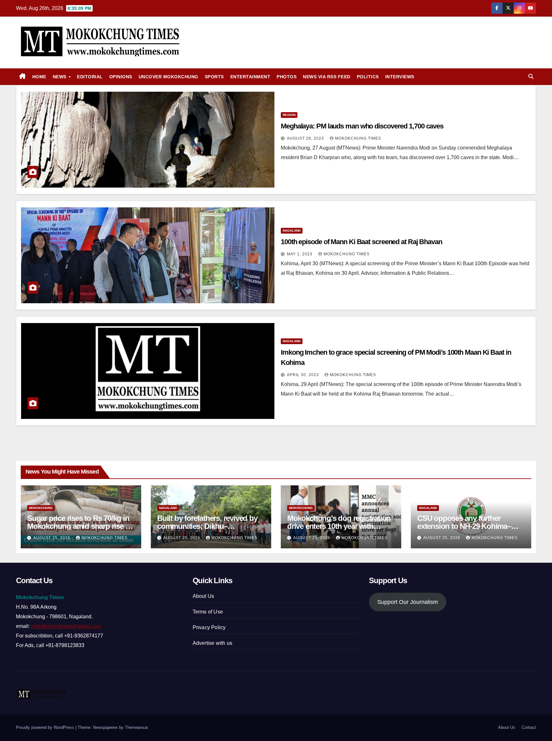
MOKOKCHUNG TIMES (358, 138)
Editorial (90, 76)
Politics (368, 76)
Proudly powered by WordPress (45, 727)
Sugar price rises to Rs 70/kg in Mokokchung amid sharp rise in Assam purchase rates (79, 526)
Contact (529, 727)
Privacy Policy (209, 627)
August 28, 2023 (306, 138)
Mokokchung (41, 508)
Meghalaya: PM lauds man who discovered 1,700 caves (362, 126)
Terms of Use (208, 611)
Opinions (120, 76)
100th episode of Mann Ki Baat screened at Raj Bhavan (361, 242)
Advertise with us (212, 643)
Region (289, 115)
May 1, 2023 (300, 254)
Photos (286, 76)
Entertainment (250, 76)
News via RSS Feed (326, 76)
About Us (203, 596)
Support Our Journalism (407, 602)
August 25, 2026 (52, 538)
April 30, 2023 (303, 375)
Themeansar (136, 727)
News (60, 76)
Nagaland (292, 230)
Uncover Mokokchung (168, 76)
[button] (530, 76)
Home (39, 76)
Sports (214, 76)
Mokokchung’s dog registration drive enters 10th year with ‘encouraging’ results (339, 526)
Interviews (399, 76)
